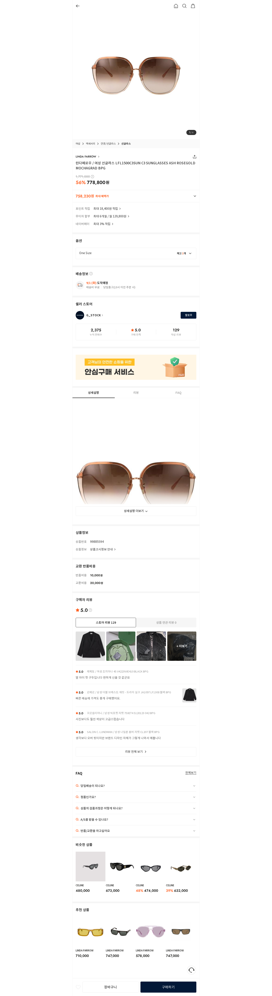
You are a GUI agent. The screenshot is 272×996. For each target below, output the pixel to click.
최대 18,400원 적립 (106, 209)
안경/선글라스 (108, 143)
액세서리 (90, 143)
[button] (136, 196)
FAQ (178, 393)
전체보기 (190, 773)
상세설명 (93, 393)
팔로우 (188, 315)
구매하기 (168, 987)
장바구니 (110, 987)
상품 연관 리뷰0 (166, 623)
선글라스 (126, 143)
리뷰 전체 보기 (134, 752)
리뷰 (136, 393)
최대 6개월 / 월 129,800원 (110, 216)
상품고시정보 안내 (101, 549)
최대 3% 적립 (102, 224)
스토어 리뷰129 (106, 623)
